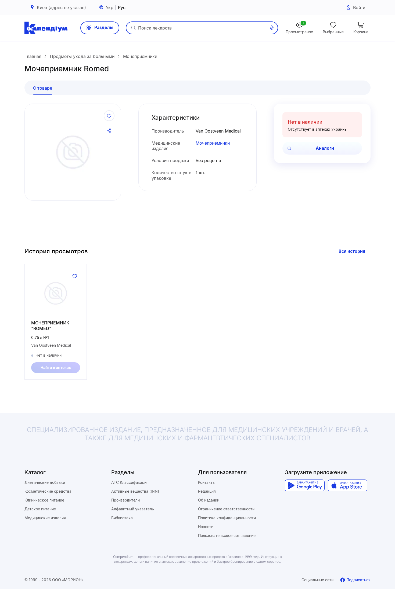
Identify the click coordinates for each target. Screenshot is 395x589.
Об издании (208, 500)
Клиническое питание (44, 500)
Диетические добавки (44, 482)
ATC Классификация (130, 482)
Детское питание (40, 509)
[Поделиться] (109, 130)
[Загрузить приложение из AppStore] (347, 485)
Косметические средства (47, 491)
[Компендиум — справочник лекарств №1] (45, 27)
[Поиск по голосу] (271, 28)
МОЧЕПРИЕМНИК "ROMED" (50, 325)
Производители (125, 500)
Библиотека (122, 517)
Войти (359, 7)
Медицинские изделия (45, 517)
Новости (205, 526)
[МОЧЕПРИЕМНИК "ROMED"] (55, 293)
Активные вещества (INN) (135, 491)
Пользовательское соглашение (227, 535)
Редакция (207, 491)
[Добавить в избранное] (109, 115)
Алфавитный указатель (132, 509)
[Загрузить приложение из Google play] (304, 485)
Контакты (206, 482)
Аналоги (325, 148)
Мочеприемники (213, 143)
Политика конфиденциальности (227, 517)
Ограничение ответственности (226, 509)
